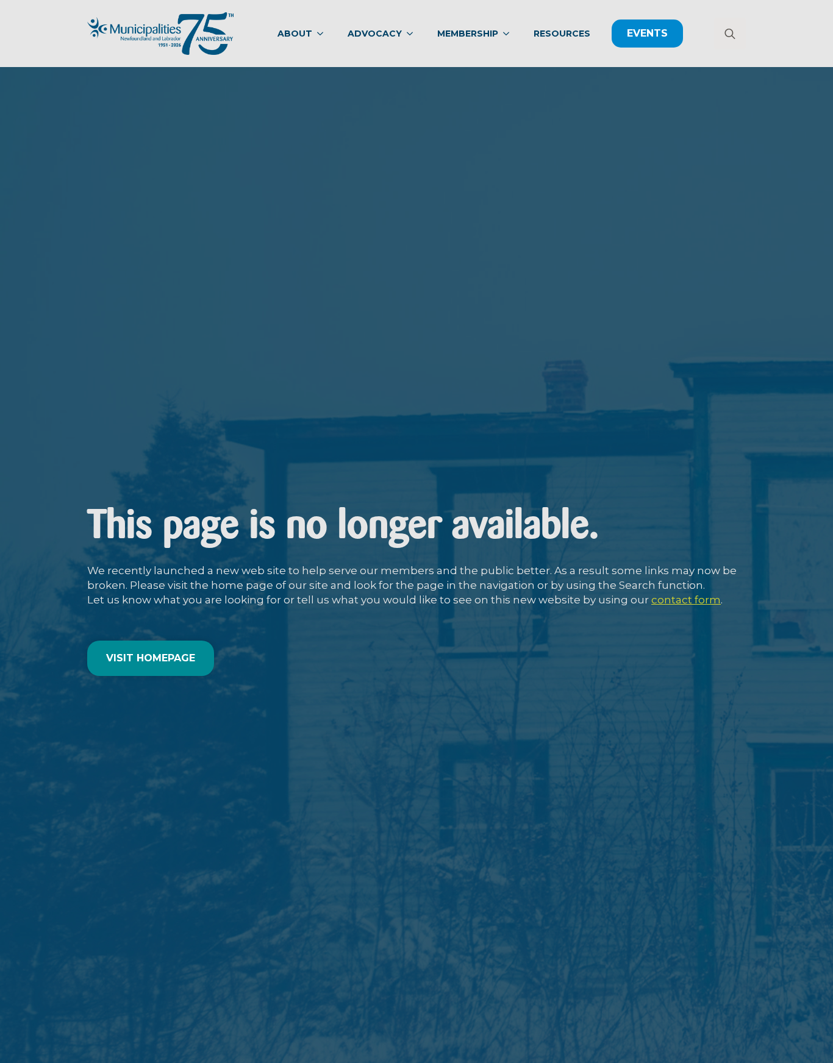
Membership (467, 33)
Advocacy (375, 33)
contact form (686, 600)
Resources (562, 33)
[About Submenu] (323, 33)
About (294, 33)
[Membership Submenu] (509, 33)
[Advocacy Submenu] (413, 33)
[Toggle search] (730, 33)
